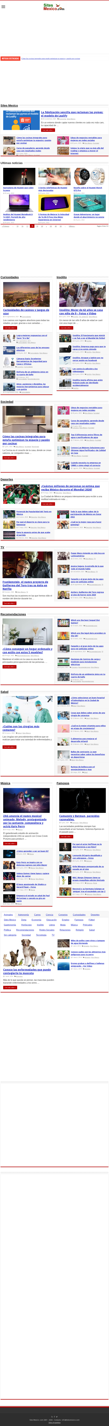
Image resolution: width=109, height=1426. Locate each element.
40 (56, 226)
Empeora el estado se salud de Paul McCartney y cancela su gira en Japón (33, 898)
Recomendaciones (33, 379)
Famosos (63, 783)
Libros (52, 925)
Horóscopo (26, 925)
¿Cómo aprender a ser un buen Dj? (32, 851)
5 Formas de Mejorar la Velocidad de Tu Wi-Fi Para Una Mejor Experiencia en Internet (53, 217)
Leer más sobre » (48, 130)
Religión (80, 930)
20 (42, 226)
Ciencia (49, 915)
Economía (62, 119)
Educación (52, 920)
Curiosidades (10, 277)
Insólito (62, 277)
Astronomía (23, 915)
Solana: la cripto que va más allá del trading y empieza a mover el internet (87, 151)
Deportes (7, 479)
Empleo (65, 920)
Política (7, 930)
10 (17, 226)
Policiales (87, 925)
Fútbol (92, 920)
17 (27, 226)
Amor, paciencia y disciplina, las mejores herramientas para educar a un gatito (32, 386)
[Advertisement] (54, 32)
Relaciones (65, 930)
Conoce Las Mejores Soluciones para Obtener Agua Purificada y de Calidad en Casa (88, 450)
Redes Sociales (46, 930)
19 (37, 226)
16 (22, 226)
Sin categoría (83, 317)
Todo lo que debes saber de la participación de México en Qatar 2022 (85, 514)
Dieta (23, 920)
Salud (4, 691)
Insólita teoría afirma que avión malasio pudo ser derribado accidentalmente (88, 382)
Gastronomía (10, 925)
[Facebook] (54, 1416)
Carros (37, 915)
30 (51, 226)
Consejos (21, 155)
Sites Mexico (9, 105)
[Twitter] (57, 1416)
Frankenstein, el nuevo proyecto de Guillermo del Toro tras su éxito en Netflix (25, 585)
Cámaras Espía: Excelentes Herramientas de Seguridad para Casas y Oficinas (31, 361)
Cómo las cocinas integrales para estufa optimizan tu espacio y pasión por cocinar (33, 140)
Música (5, 783)
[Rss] (52, 1416)
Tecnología (35, 447)
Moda (95, 883)
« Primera (5, 226)
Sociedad (96, 143)
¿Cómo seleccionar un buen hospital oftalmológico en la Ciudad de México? (88, 700)
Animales (8, 915)
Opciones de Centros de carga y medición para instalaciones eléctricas (85, 662)
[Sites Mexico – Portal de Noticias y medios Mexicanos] (54, 6)
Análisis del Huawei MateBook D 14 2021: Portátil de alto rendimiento (18, 217)
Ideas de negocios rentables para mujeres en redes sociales (42, 59)
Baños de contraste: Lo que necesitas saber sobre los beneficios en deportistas (88, 754)
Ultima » (72, 226)
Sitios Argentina (54, 1423)
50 (61, 226)
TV (2, 547)
